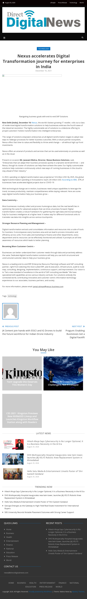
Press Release (62, 3)
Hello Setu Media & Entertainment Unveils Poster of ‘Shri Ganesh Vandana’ (55, 472)
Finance (9, 545)
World (82, 3)
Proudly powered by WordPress (40, 591)
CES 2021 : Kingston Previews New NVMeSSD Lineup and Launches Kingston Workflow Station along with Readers (22, 418)
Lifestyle (53, 3)
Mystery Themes (78, 591)
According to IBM (69, 180)
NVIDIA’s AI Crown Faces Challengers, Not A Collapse (63, 383)
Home (8, 529)
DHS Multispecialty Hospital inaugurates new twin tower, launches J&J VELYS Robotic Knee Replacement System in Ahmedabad (55, 458)
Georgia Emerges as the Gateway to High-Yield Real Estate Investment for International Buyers (42, 507)
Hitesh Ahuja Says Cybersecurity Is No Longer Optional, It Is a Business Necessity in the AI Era (55, 442)
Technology (73, 3)
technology (12, 296)
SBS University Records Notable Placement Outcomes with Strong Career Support (39, 512)
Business (10, 533)
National (10, 548)
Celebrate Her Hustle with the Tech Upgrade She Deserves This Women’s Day (22, 381)
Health (9, 537)
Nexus (34, 122)
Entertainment (12, 541)
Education (10, 552)
